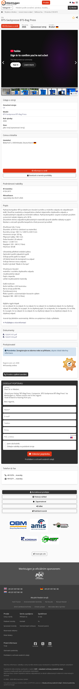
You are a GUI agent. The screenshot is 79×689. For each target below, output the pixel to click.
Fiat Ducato (49, 602)
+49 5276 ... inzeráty (14, 475)
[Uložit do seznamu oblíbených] (73, 17)
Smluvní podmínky (69, 683)
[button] (77, 3)
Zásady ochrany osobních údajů (52, 683)
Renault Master (61, 602)
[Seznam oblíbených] (70, 3)
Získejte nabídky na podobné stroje (20, 446)
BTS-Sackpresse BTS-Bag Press (15, 114)
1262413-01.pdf (11, 334)
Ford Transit (16, 602)
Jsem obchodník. (13, 443)
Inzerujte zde (40, 554)
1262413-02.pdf (11, 337)
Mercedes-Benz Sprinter (56, 607)
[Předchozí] (3, 63)
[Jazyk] (73, 3)
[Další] (75, 63)
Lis (4, 107)
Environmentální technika (33, 602)
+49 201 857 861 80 (15, 589)
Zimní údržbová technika (22, 607)
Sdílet (40, 506)
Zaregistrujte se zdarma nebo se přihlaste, (33, 350)
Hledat (73, 8)
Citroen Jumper (39, 607)
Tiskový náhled (40, 497)
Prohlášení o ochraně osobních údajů (39, 459)
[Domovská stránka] (2, 12)
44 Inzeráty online (10, 365)
